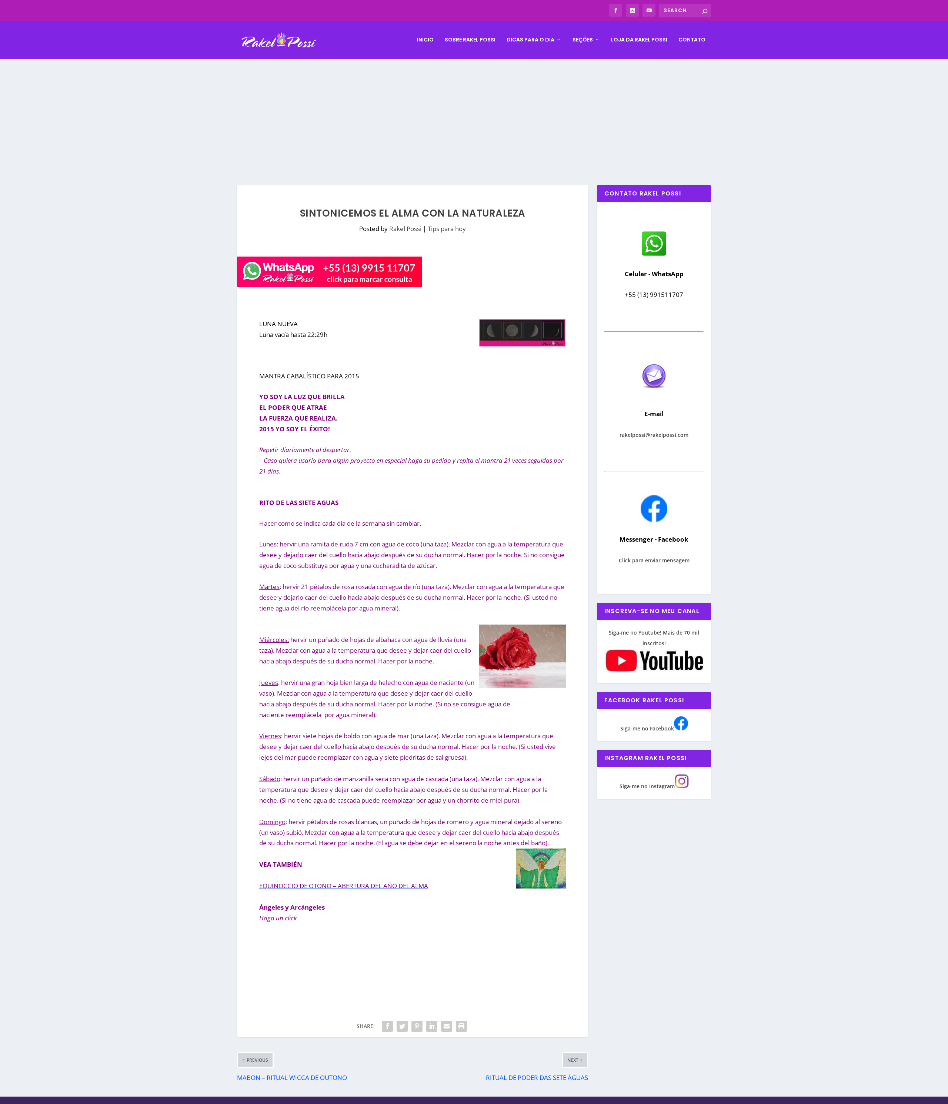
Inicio (425, 40)
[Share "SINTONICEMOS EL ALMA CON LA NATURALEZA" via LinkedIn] (431, 1026)
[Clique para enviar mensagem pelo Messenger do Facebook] (654, 519)
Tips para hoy (447, 228)
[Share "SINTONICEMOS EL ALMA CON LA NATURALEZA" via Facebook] (387, 1026)
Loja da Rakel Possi (639, 40)
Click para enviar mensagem (654, 560)
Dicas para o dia (530, 40)
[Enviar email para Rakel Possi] (654, 394)
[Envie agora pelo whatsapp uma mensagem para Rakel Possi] (654, 254)
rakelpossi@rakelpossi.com (654, 434)
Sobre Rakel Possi (470, 40)
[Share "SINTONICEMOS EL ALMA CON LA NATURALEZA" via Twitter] (402, 1026)
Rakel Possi (405, 228)
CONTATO (691, 40)
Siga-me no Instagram (647, 786)
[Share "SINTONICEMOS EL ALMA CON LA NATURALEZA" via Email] (446, 1026)
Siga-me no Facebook (647, 728)
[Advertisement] (474, 115)
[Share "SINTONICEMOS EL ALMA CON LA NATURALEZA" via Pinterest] (417, 1026)
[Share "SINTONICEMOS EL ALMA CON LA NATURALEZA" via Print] (461, 1026)
